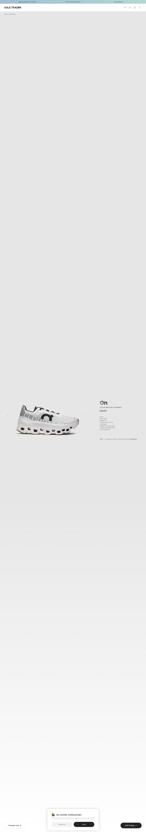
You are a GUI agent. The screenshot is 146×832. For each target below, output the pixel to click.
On (103, 403)
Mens (6, 14)
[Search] (125, 8)
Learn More (133, 439)
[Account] (130, 8)
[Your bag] (135, 8)
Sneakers (12, 14)
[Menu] (140, 8)
